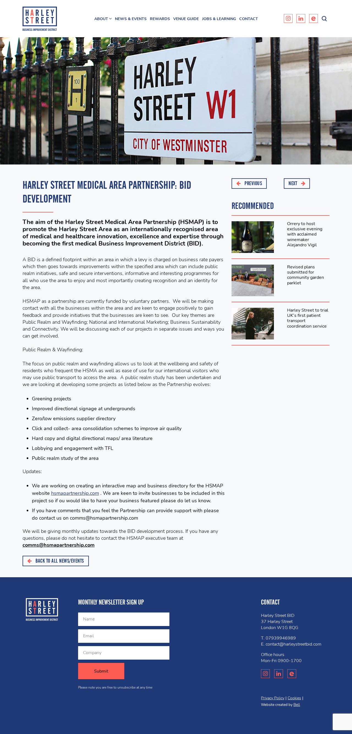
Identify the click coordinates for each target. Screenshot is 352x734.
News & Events (131, 18)
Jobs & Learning (219, 18)
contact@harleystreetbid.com (293, 644)
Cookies (294, 698)
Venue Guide (186, 18)
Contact (248, 18)
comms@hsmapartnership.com (59, 545)
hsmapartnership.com (75, 493)
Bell (296, 704)
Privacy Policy (272, 698)
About (101, 18)
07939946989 (281, 638)
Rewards (160, 18)
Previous (252, 183)
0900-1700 (290, 661)
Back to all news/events (59, 561)
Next (293, 183)
